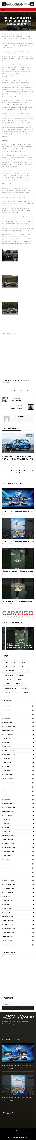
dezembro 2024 (8, 750)
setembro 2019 (8, 936)
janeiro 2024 (7, 778)
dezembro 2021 (8, 843)
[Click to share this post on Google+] (21, 390)
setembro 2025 (8, 730)
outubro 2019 (8, 932)
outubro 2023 (8, 787)
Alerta (18, 684)
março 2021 (7, 868)
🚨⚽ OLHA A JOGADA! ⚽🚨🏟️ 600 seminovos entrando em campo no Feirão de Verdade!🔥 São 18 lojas (15, 645)
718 (22, 666)
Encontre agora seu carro (20, 1137)
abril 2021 (6, 863)
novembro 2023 (8, 782)
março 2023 (7, 803)
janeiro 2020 (7, 920)
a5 (28, 671)
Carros (14, 435)
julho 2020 (6, 896)
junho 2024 (7, 762)
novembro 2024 (8, 754)
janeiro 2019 (7, 940)
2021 (15, 662)
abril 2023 (6, 799)
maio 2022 (6, 827)
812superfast (9, 671)
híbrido (19, 380)
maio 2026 (6, 714)
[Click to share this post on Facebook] (8, 390)
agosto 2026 (7, 706)
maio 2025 (6, 742)
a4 (20, 671)
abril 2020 (6, 908)
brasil (10, 380)
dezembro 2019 (8, 924)
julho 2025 (6, 738)
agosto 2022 (7, 815)
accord (5, 380)
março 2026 (7, 722)
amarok (24, 688)
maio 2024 (6, 766)
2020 (6, 662)
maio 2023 (6, 795)
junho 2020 (7, 900)
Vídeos (7, 630)
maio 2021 (6, 859)
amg (17, 692)
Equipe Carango (17, 417)
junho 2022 (7, 823)
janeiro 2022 (7, 839)
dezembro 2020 (8, 880)
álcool (7, 684)
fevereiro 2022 (8, 835)
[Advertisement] (18, 357)
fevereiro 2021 (8, 872)
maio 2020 (6, 904)
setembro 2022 (8, 811)
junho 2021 (7, 855)
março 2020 (7, 912)
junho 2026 (7, 710)
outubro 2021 (8, 851)
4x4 (14, 666)
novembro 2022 (8, 807)
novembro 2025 (8, 726)
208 (6, 666)
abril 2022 (6, 831)
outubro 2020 (8, 888)
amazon (7, 692)
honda (25, 380)
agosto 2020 (7, 892)
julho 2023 (6, 791)
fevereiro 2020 (8, 916)
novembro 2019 (8, 928)
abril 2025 (6, 746)
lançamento (6, 383)
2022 (23, 662)
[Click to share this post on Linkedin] (27, 390)
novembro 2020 (8, 884)
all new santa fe (10, 688)
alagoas (19, 679)
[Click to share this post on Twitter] (14, 390)
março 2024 (7, 774)
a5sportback (9, 675)
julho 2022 (6, 819)
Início (9, 1137)
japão (29, 380)
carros (14, 380)
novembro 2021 (8, 847)
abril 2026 (6, 718)
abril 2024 (6, 770)
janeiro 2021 (7, 876)
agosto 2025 (7, 734)
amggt (26, 692)
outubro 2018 (8, 944)
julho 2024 (6, 758)
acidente (8, 679)
